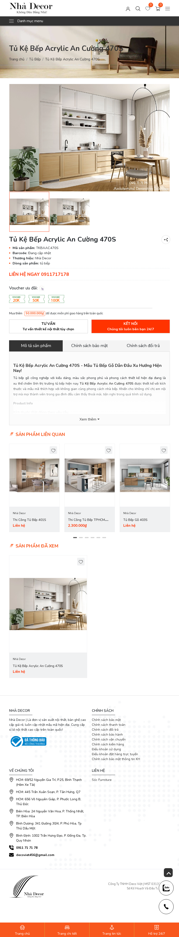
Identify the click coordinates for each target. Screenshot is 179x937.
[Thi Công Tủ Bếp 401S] (34, 475)
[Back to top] (168, 872)
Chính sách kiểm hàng (108, 744)
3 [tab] (86, 537)
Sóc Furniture (102, 780)
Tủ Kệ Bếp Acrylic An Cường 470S (38, 666)
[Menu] (167, 8)
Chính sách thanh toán (108, 725)
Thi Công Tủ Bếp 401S (29, 520)
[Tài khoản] (128, 8)
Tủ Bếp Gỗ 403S (135, 520)
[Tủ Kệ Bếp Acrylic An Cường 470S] (89, 138)
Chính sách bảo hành (107, 734)
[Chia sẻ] (166, 239)
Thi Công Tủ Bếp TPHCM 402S (86, 523)
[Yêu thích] (53, 450)
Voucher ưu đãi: (24, 288)
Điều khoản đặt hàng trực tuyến (115, 754)
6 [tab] (104, 537)
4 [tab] (92, 537)
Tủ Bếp (35, 59)
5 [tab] (98, 537)
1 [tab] (75, 537)
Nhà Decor (19, 513)
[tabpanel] (34, 488)
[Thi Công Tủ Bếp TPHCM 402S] (90, 475)
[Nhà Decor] (41, 8)
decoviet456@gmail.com (35, 855)
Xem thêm (87, 419)
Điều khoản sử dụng (106, 749)
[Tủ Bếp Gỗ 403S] (145, 475)
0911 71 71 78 (27, 848)
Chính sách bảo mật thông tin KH (116, 759)
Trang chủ (16, 59)
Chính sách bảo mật (106, 720)
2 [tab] (81, 537)
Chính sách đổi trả (105, 729)
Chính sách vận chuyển (109, 739)
